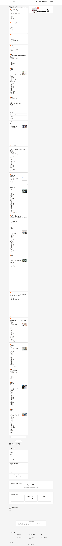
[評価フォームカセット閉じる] (26, 474)
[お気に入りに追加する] (26, 20)
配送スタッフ (12, 123)
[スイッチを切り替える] (15, 7)
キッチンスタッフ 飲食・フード (15, 216)
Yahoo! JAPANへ (11, 542)
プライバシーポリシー (31, 537)
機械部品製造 (12, 383)
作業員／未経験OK (13, 175)
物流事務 (11, 228)
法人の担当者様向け (19, 537)
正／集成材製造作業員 (13, 98)
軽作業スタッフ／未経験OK (14, 10)
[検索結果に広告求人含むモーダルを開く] (11, 7)
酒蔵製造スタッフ (13, 410)
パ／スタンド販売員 (13, 370)
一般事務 (11, 69)
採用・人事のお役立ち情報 (44, 537)
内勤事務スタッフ (13, 187)
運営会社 (30, 538)
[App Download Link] (39, 11)
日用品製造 (12, 345)
